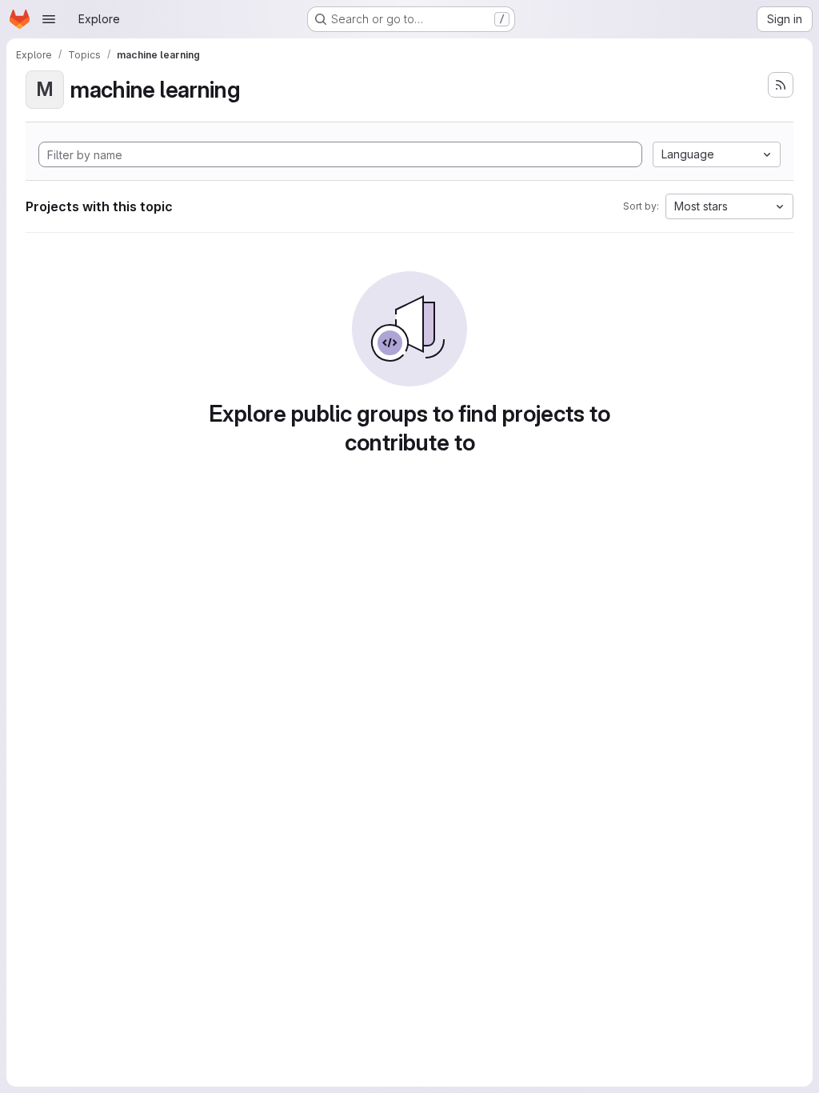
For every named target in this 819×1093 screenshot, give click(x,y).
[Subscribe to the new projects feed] (780, 85)
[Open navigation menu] (49, 19)
